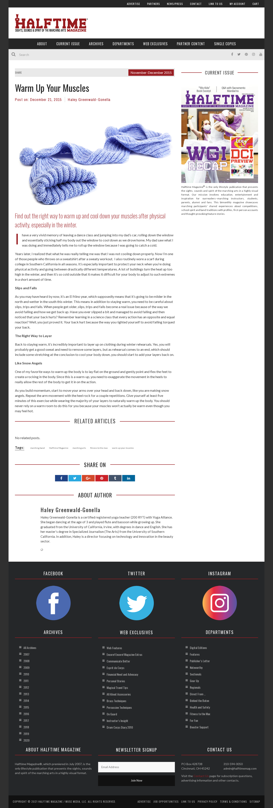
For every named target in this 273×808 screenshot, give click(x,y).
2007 (26, 654)
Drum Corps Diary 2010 (120, 727)
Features (195, 654)
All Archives (29, 647)
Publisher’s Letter (200, 661)
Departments (123, 43)
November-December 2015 (151, 72)
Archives (96, 43)
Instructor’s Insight (117, 720)
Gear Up (194, 680)
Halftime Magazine (58, 448)
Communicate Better (118, 661)
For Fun (194, 720)
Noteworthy (196, 667)
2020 (26, 740)
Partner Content (191, 43)
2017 (26, 720)
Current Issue (68, 43)
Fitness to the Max (200, 714)
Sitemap (255, 801)
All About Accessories (119, 694)
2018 (26, 727)
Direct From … (198, 694)
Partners (153, 4)
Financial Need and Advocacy (122, 674)
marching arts (79, 448)
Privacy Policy (207, 801)
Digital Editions (198, 647)
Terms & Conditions (233, 801)
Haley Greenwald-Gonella (89, 99)
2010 (26, 674)
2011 (26, 680)
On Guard (112, 714)
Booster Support (199, 727)
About (42, 43)
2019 (26, 733)
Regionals (195, 687)
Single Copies (225, 43)
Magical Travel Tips (117, 687)
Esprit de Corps (115, 667)
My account (237, 4)
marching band (37, 448)
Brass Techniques (116, 700)
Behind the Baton (199, 700)
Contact (196, 4)
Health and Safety (200, 707)
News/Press (175, 4)
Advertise (133, 4)
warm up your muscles (123, 448)
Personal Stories (116, 681)
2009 (26, 667)
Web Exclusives (155, 43)
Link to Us (216, 4)
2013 (26, 694)
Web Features (114, 648)
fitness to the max (99, 448)
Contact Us (201, 776)
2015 (26, 707)
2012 (26, 687)
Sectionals (195, 674)
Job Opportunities (166, 801)
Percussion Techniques (119, 707)
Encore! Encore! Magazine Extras (124, 654)
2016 (26, 714)
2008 (26, 661)
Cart (256, 4)
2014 (26, 700)
